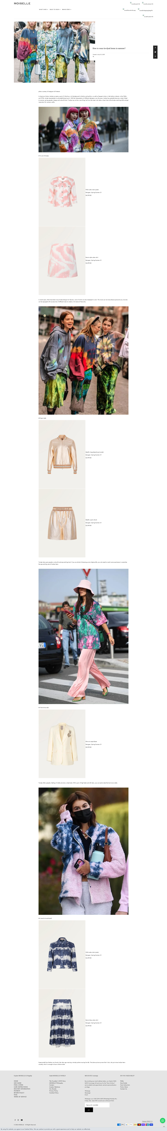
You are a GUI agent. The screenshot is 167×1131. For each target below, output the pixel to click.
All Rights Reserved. (30, 1125)
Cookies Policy (54, 1093)
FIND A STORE (18, 1085)
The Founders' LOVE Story (57, 1081)
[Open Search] (135, 3)
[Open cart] (145, 8)
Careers (51, 1085)
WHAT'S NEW (43, 9)
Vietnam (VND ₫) (146, 1121)
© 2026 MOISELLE (19, 1125)
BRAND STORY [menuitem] (66, 9)
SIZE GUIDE (17, 1083)
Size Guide (123, 1083)
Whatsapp (87, 1091)
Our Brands (52, 1089)
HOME (16, 1081)
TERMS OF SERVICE (20, 1097)
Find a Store (124, 1087)
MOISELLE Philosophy (56, 1083)
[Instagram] (18, 1120)
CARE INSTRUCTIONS (21, 1087)
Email (86, 1095)
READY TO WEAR (54, 9)
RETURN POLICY (19, 1093)
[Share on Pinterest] (155, 56)
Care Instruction (125, 1085)
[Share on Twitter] (155, 52)
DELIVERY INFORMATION (22, 1089)
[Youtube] (22, 1120)
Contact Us (123, 1089)
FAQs (15, 1095)
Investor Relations (54, 1087)
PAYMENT (17, 1091)
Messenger (88, 1093)
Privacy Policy (53, 1091)
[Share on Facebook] (155, 48)
